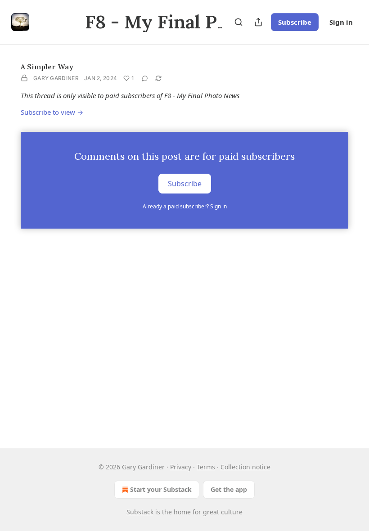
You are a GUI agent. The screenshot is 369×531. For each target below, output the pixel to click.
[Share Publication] (258, 22)
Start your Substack (161, 489)
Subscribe (294, 22)
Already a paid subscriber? (185, 206)
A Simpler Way (47, 66)
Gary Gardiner (56, 78)
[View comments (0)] (145, 78)
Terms (206, 467)
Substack (139, 512)
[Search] (239, 22)
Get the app (229, 489)
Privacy (180, 467)
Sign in (341, 22)
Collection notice (245, 467)
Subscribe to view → (52, 112)
